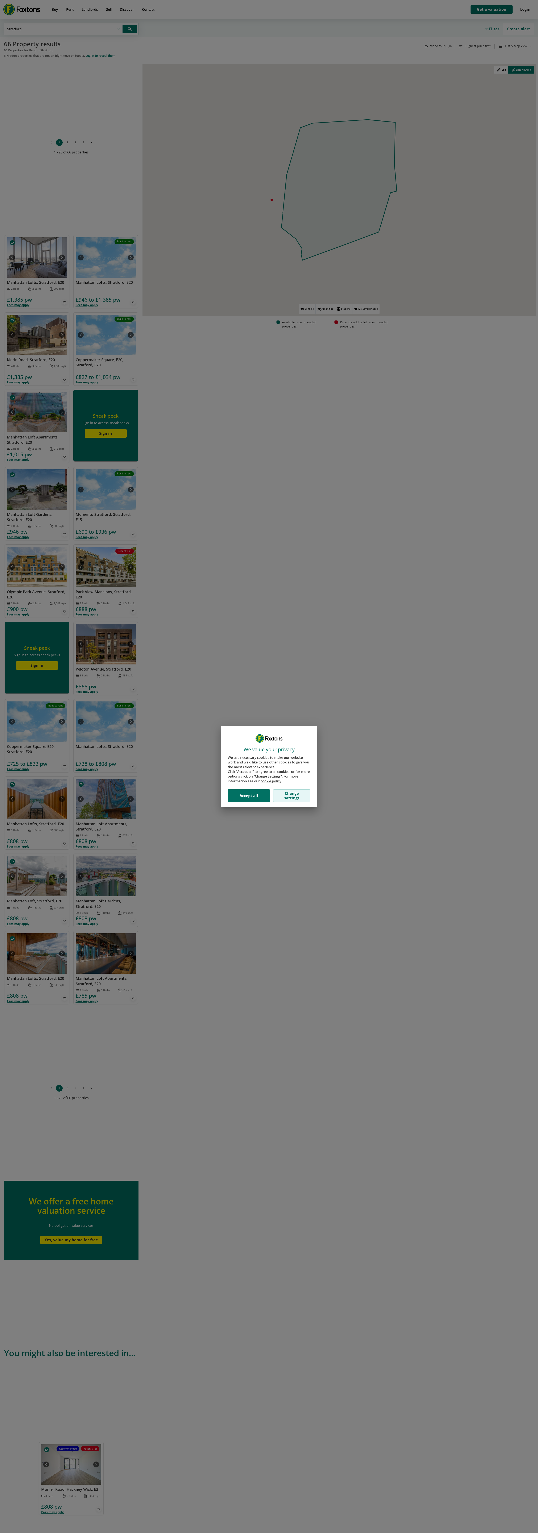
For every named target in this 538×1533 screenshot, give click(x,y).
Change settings (291, 795)
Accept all (249, 795)
